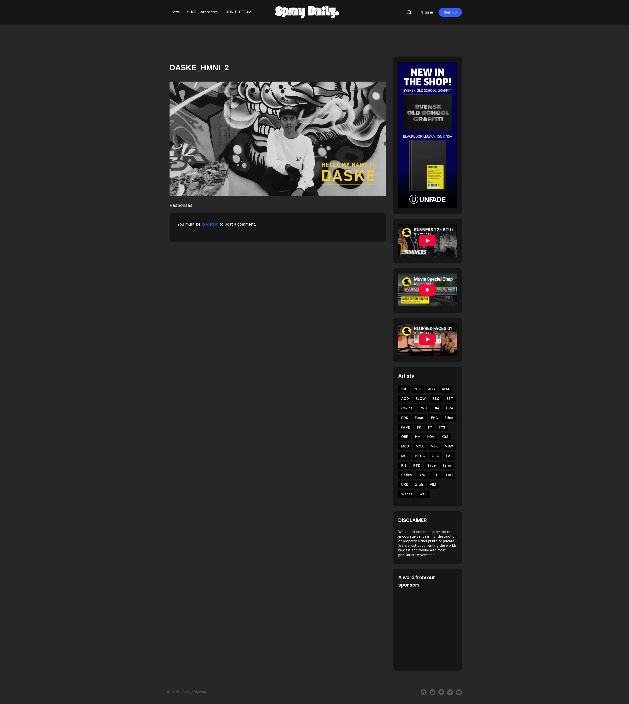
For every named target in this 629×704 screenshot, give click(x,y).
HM (417, 437)
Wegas (407, 494)
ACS (431, 389)
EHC (434, 418)
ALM (445, 389)
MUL (404, 456)
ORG (435, 456)
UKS (404, 485)
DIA (436, 408)
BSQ (435, 399)
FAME (405, 427)
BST (449, 399)
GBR (404, 437)
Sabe (431, 465)
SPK (422, 475)
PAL (449, 456)
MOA (420, 446)
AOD (405, 399)
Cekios (407, 408)
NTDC (420, 456)
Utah (419, 485)
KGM (431, 437)
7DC (417, 389)
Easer (419, 418)
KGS (445, 437)
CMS (423, 408)
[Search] (409, 12)
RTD (416, 465)
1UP (404, 389)
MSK (434, 446)
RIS (403, 465)
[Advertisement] (439, 628)
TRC (448, 475)
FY (430, 427)
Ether (448, 418)
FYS (442, 427)
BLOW (420, 399)
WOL (423, 494)
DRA (449, 408)
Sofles (406, 475)
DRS (404, 418)
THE (435, 475)
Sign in (427, 12)
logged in (210, 224)
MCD (405, 446)
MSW (449, 446)
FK (419, 427)
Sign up (450, 12)
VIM (433, 485)
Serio (447, 465)
